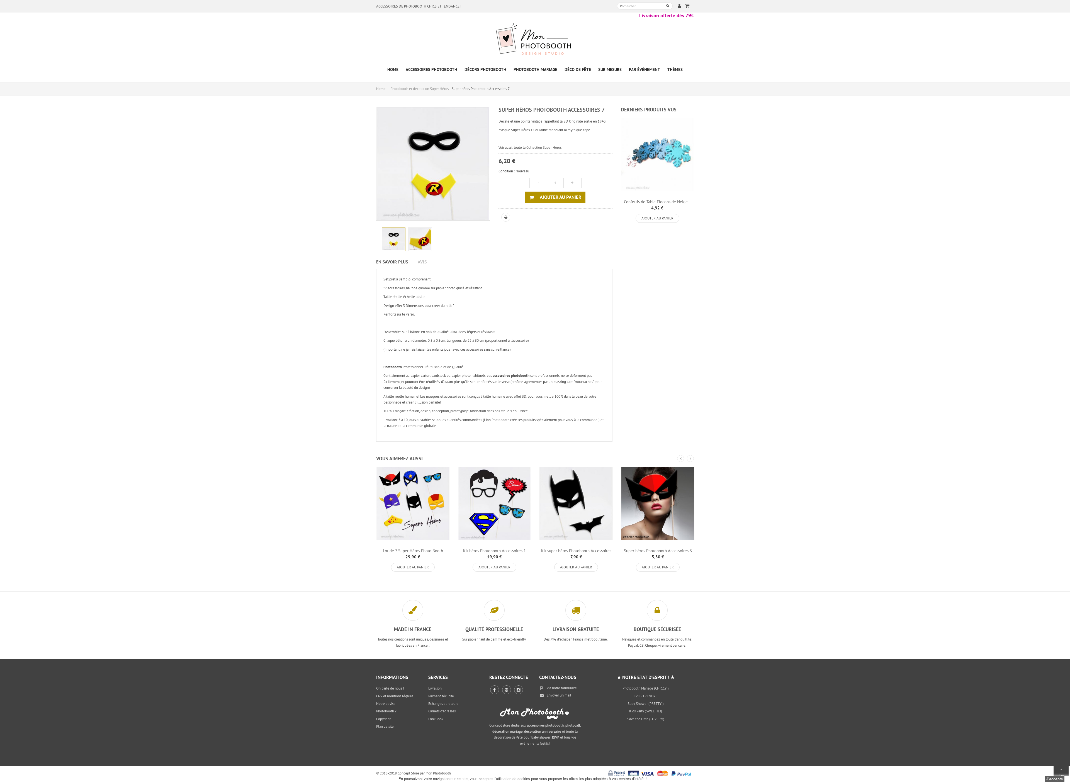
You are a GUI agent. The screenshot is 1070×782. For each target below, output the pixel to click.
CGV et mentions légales (394, 696)
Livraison (435, 688)
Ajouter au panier (657, 218)
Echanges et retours (443, 703)
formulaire (569, 688)
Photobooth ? (386, 711)
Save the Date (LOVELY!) (645, 719)
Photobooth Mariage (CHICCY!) (645, 688)
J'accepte (1054, 779)
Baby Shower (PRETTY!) (646, 703)
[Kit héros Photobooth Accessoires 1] (494, 503)
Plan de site (385, 726)
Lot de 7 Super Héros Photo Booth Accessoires (413, 553)
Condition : (506, 171)
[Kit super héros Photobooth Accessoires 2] (576, 503)
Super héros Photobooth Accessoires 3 (658, 550)
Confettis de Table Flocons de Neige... (657, 201)
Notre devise (385, 703)
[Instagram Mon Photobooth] (518, 689)
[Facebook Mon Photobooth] (494, 689)
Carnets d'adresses (442, 711)
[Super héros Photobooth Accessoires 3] (657, 503)
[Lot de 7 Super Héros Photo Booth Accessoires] (412, 503)
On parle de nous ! (390, 688)
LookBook (435, 719)
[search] (667, 5)
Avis (422, 262)
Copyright (383, 719)
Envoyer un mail (559, 695)
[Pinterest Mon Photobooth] (506, 689)
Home (381, 88)
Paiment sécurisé (441, 696)
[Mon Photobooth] (535, 40)
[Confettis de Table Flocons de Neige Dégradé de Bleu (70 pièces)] (657, 154)
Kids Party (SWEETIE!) (645, 711)
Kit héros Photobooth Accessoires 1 (494, 550)
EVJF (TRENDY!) (646, 696)
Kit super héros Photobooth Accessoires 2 (576, 553)
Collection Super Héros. (544, 147)
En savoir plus (392, 262)
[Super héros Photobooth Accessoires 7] (393, 239)
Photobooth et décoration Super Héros (419, 88)
